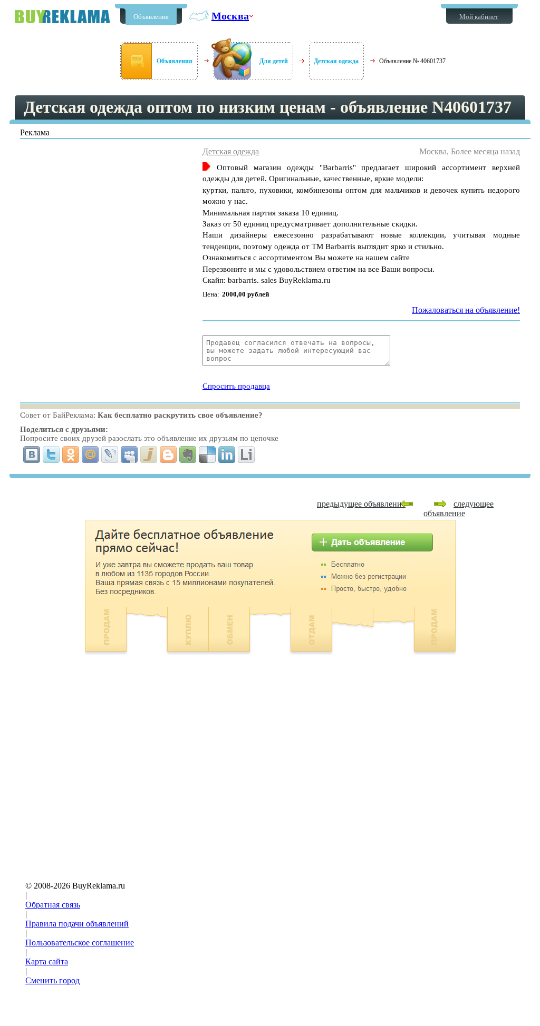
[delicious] (207, 454)
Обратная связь (52, 904)
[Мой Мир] (90, 454)
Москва (230, 16)
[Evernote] (188, 454)
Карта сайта (46, 961)
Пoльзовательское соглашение (79, 942)
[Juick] (149, 454)
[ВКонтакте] (32, 454)
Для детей (273, 61)
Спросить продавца (236, 386)
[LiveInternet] (246, 454)
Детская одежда (336, 61)
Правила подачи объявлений (77, 923)
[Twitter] (51, 454)
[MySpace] (129, 454)
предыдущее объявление (361, 503)
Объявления (151, 17)
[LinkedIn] (227, 454)
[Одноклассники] (71, 454)
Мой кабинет (478, 17)
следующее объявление (458, 508)
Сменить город (52, 980)
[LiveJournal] (110, 454)
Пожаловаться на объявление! (466, 309)
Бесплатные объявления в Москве (62, 16)
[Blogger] (168, 454)
